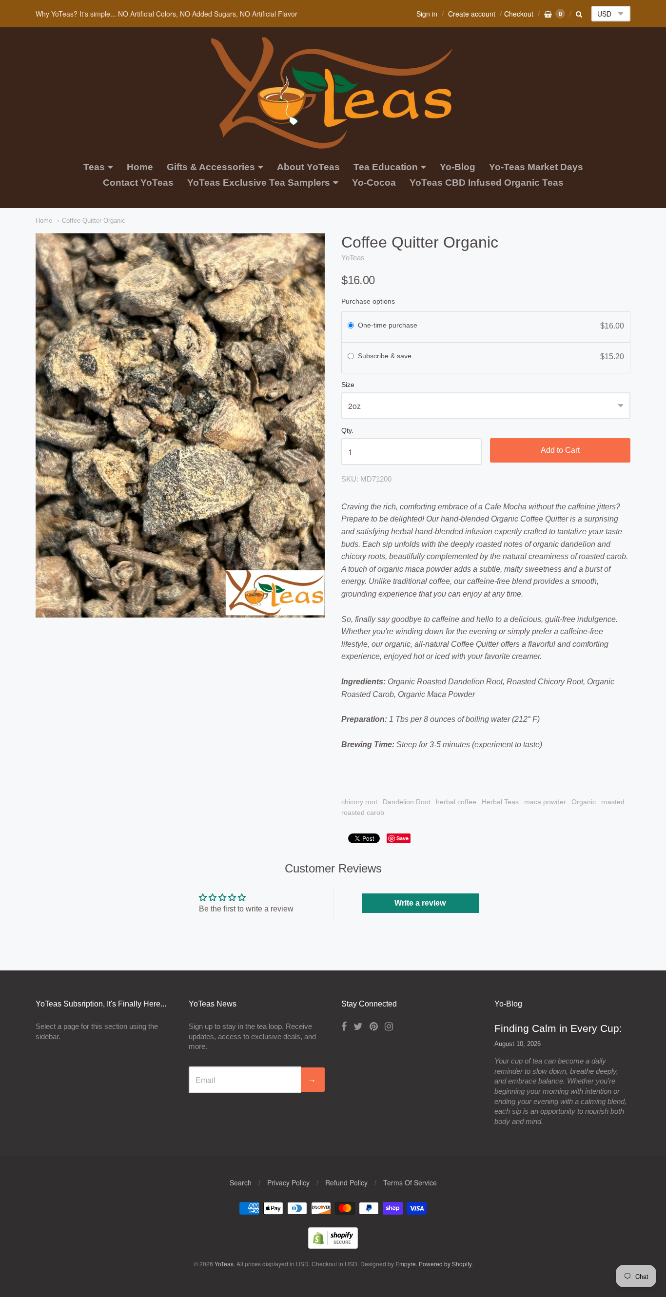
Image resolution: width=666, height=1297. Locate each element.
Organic (583, 802)
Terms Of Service (410, 1182)
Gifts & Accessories (211, 167)
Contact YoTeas (138, 182)
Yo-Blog (457, 167)
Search (241, 1182)
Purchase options (368, 301)
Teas (94, 167)
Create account (471, 14)
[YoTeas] (333, 144)
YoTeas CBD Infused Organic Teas (487, 182)
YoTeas (353, 257)
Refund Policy (346, 1182)
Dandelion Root (407, 802)
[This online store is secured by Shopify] (333, 1245)
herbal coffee (456, 802)
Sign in (426, 14)
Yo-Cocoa (374, 182)
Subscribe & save (385, 356)
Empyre (405, 1263)
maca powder (545, 802)
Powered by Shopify (445, 1263)
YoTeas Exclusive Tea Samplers (258, 182)
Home (140, 167)
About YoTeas (308, 167)
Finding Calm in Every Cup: (558, 1028)
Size (347, 384)
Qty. (347, 430)
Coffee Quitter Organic (93, 220)
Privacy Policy (288, 1182)
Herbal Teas (500, 802)
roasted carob (362, 812)
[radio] (351, 326)
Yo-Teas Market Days (536, 167)
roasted (613, 802)
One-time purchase (387, 325)
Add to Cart (560, 450)
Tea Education (385, 167)
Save (402, 838)
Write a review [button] (420, 903)
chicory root (359, 802)
